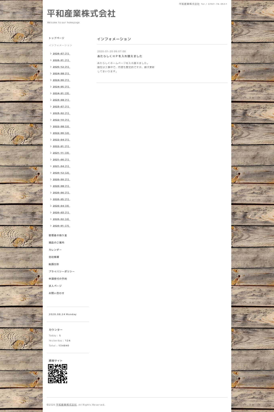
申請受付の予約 (58, 278)
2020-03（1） (61, 212)
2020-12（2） (61, 172)
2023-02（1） (61, 113)
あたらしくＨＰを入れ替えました (119, 56)
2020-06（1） (61, 192)
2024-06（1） (61, 80)
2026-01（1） (61, 60)
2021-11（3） (61, 153)
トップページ (56, 38)
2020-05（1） (61, 199)
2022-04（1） (61, 139)
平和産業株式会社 (81, 13)
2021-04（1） (61, 166)
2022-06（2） (61, 133)
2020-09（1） (61, 179)
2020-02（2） (61, 219)
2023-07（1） (61, 106)
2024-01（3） (61, 93)
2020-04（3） (61, 206)
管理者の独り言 (58, 235)
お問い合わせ (56, 293)
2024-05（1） (61, 86)
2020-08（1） (61, 186)
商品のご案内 (56, 242)
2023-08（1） (61, 100)
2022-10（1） (61, 119)
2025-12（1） (61, 66)
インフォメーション (60, 45)
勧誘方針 (54, 264)
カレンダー (55, 249)
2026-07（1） (61, 53)
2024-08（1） (61, 73)
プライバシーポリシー (62, 271)
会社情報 (54, 257)
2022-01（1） (61, 146)
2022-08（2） (61, 126)
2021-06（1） (61, 159)
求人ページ (55, 286)
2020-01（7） (61, 225)
